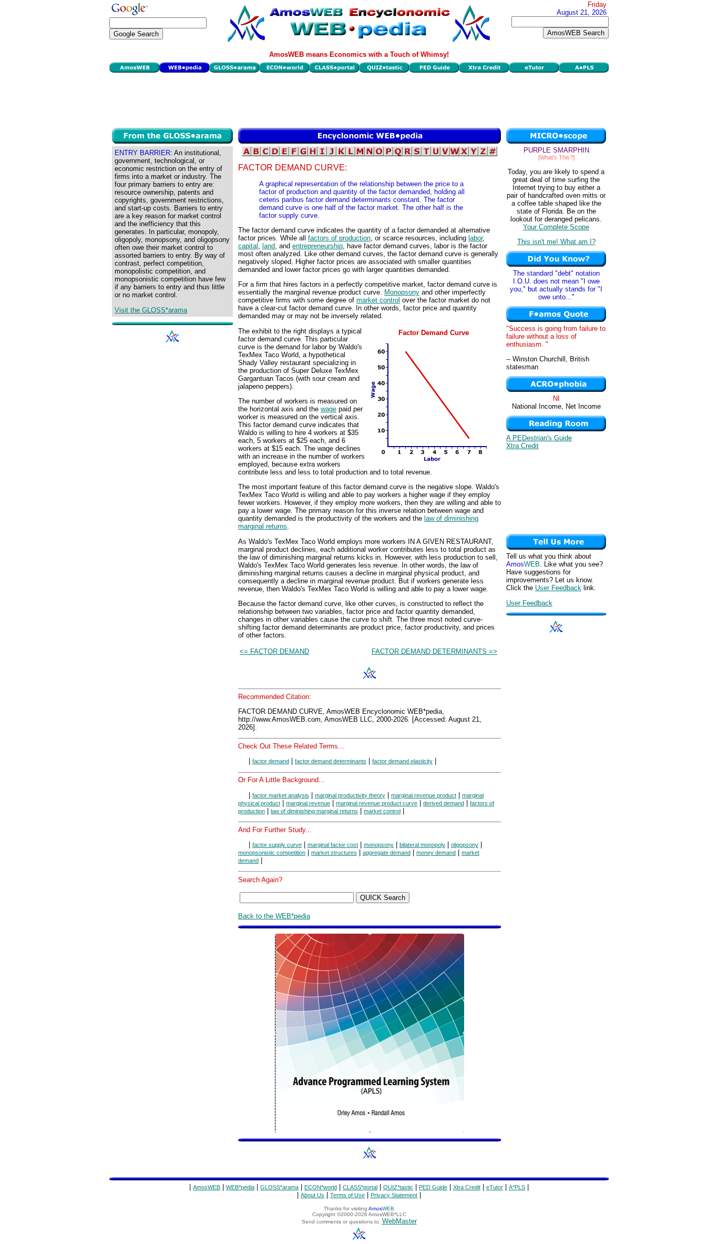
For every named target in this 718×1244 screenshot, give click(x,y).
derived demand (443, 803)
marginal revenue (308, 803)
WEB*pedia (240, 1187)
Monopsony (401, 292)
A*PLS (517, 1187)
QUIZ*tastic (398, 1187)
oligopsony (464, 845)
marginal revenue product (423, 795)
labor (475, 238)
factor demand (270, 761)
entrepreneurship (317, 246)
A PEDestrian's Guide (539, 438)
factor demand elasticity (402, 761)
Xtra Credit (522, 446)
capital (248, 246)
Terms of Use (347, 1195)
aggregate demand (387, 852)
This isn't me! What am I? (556, 242)
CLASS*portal (360, 1187)
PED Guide (433, 1187)
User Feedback (558, 588)
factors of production (339, 238)
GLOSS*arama (279, 1187)
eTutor (494, 1187)
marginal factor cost (332, 845)
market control (378, 300)
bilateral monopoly (422, 845)
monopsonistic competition (271, 852)
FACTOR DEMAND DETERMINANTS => (434, 651)
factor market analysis (280, 795)
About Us (312, 1195)
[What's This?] (556, 157)
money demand (436, 852)
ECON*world (320, 1187)
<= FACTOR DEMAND (274, 651)
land (268, 246)
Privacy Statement (394, 1195)
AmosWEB (206, 1187)
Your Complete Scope (556, 227)
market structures (334, 852)
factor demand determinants (330, 761)
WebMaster (399, 1221)
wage (328, 409)
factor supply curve (277, 845)
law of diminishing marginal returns (314, 811)
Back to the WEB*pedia (274, 916)
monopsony (379, 845)
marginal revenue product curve (376, 803)
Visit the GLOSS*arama (151, 310)
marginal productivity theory (350, 795)
